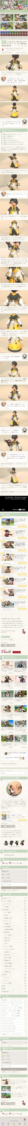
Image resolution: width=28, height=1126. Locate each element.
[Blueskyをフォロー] (5, 645)
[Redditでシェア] (15, 529)
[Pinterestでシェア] (18, 529)
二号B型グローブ (10, 136)
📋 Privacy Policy (14, 1121)
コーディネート (6, 636)
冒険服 (11, 639)
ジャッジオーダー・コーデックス (15, 144)
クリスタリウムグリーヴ (12, 140)
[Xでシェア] (7, 529)
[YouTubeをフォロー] (14, 645)
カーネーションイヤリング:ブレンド (15, 142)
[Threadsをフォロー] (8, 645)
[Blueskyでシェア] (9, 529)
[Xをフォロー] (2, 645)
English (6, 863)
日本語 (20, 863)
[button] (25, 773)
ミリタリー (5, 639)
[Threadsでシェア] (12, 529)
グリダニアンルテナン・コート (13, 134)
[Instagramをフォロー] (11, 645)
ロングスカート (10, 138)
